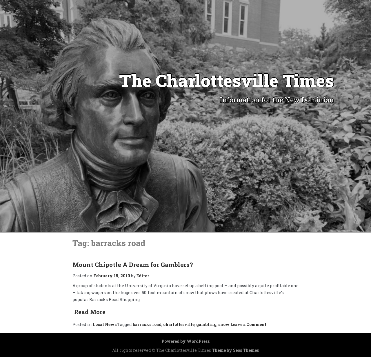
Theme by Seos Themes (235, 350)
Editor (143, 275)
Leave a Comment (248, 324)
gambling (206, 324)
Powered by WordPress (185, 341)
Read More (90, 312)
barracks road (147, 324)
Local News (105, 324)
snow (224, 324)
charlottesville (178, 324)
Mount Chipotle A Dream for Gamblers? (132, 265)
